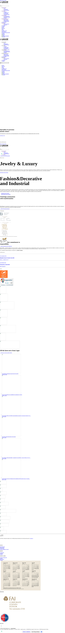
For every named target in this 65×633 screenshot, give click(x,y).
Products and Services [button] (5, 53)
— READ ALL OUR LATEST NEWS (6, 352)
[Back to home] (8, 3)
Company (5, 46)
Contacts (3, 26)
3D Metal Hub (4, 22)
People (3, 27)
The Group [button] (3, 45)
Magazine (3, 28)
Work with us (4, 31)
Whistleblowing (2, 546)
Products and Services (5, 18)
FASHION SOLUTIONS (5, 193)
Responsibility (4, 7)
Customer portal (4, 30)
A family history (6, 12)
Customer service (6, 21)
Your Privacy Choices (36, 631)
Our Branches (6, 13)
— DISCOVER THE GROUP (4, 208)
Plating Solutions (6, 20)
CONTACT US (2, 135)
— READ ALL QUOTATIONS (5, 155)
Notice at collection (26, 631)
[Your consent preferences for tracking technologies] (2, 631)
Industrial (5, 52)
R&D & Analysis (6, 58)
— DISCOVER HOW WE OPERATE (6, 246)
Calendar (1, 560)
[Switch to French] (3, 34)
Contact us (31, 538)
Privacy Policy (2, 547)
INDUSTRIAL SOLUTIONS (5, 194)
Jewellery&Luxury (6, 16)
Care (4, 8)
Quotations (3, 25)
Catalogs (3, 33)
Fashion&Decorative (7, 51)
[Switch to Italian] (3, 35)
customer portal (4, 68)
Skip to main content (3, 0)
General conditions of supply (4, 549)
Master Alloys (6, 19)
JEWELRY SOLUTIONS (4, 172)
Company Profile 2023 (3, 557)
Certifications (6, 9)
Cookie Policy (2, 548)
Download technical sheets (6, 32)
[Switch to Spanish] (3, 36)
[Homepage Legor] (6, 543)
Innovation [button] (3, 57)
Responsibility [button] (4, 42)
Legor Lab (5, 24)
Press (2, 29)
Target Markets (4, 15)
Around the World (6, 14)
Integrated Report (6, 10)
